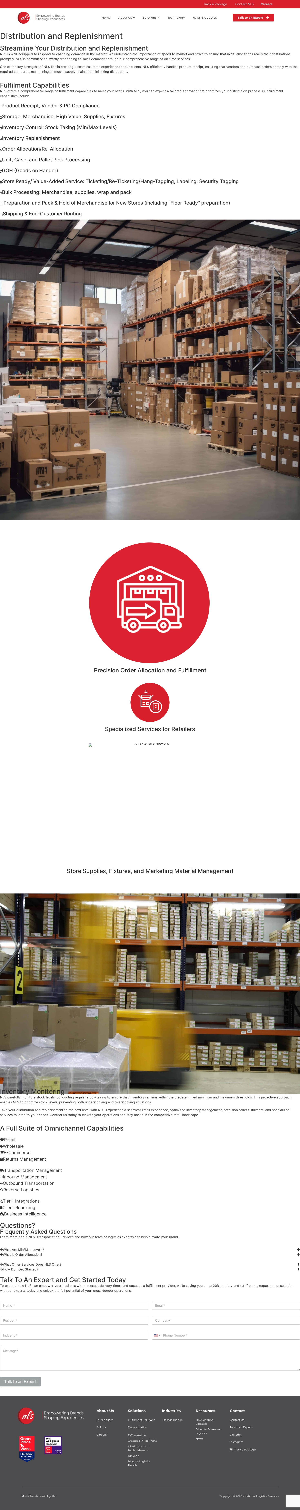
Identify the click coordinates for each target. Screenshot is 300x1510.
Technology (176, 17)
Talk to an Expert (20, 1381)
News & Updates (204, 17)
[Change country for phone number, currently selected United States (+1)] (157, 1335)
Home (106, 17)
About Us (105, 1411)
